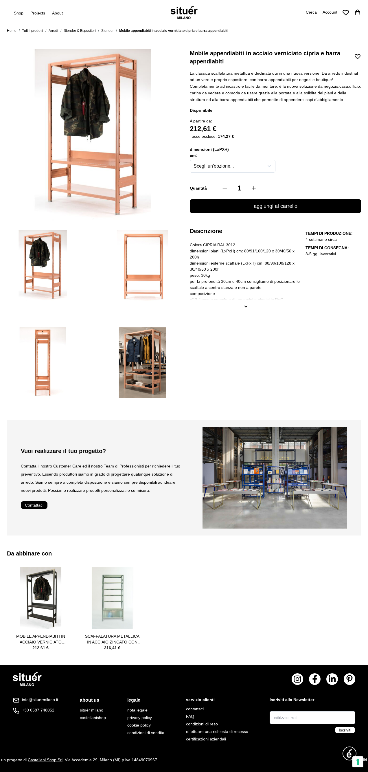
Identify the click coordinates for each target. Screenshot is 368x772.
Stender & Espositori (80, 31)
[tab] (93, 700)
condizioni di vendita (145, 732)
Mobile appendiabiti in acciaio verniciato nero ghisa (40, 639)
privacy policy (139, 717)
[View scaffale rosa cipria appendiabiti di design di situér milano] (42, 265)
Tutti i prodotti (32, 31)
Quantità (198, 188)
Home (11, 31)
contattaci (195, 709)
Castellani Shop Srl (45, 760)
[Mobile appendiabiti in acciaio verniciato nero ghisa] (40, 598)
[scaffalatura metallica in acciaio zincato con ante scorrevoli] (112, 598)
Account (330, 12)
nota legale (137, 710)
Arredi (53, 31)
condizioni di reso (202, 724)
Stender (107, 31)
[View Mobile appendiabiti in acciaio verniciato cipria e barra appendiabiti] (142, 363)
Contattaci (34, 505)
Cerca (311, 12)
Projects (37, 13)
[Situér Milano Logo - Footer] (27, 679)
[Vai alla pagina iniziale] (184, 12)
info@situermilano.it (40, 699)
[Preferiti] (345, 12)
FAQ (190, 716)
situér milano (91, 710)
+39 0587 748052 (38, 710)
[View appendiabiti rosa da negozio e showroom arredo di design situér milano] (42, 363)
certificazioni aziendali (206, 739)
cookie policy (139, 725)
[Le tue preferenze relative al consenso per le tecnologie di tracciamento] (357, 761)
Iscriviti (345, 730)
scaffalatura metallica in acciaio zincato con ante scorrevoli (112, 639)
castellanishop (93, 717)
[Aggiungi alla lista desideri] (357, 56)
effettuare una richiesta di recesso (217, 731)
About (57, 13)
